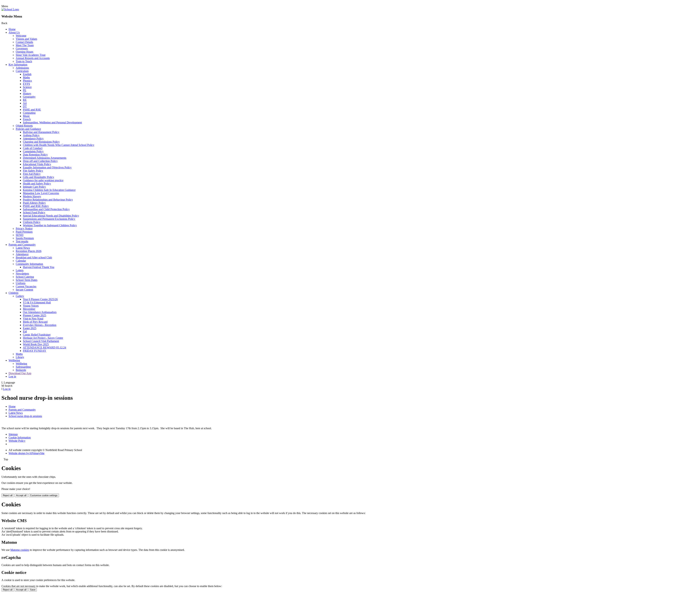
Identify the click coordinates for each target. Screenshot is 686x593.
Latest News (23, 247)
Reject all (8, 495)
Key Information (18, 64)
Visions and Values (26, 38)
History (27, 93)
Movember (29, 308)
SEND (19, 234)
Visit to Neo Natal (33, 318)
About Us (14, 32)
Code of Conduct (32, 148)
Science (27, 87)
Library (20, 357)
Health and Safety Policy (37, 183)
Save (32, 589)
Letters (19, 270)
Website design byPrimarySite (26, 453)
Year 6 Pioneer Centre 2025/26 (40, 299)
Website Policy (17, 440)
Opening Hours (24, 51)
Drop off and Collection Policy (40, 161)
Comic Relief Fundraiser (37, 334)
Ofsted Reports (24, 125)
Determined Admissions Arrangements (44, 157)
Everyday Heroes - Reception (39, 325)
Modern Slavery (32, 196)
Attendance (22, 254)
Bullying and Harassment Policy (41, 132)
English (27, 74)
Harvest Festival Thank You (38, 267)
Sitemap (13, 434)
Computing (29, 112)
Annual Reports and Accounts (33, 58)
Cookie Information (20, 437)
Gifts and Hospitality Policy (38, 177)
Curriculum (22, 71)
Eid (25, 331)
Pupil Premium (24, 231)
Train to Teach (24, 61)
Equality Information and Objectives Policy (47, 167)
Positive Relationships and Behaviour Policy (48, 199)
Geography (29, 96)
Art (25, 103)
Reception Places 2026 (28, 251)
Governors (22, 48)
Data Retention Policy (35, 154)
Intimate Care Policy (34, 186)
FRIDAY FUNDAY (34, 350)
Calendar (21, 260)
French (27, 119)
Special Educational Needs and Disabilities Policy (51, 215)
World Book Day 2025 (36, 344)
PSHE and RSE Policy (36, 206)
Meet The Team (25, 45)
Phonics (27, 80)
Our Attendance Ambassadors (39, 312)
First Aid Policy (32, 173)
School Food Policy (34, 212)
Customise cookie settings (44, 495)
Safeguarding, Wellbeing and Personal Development (52, 122)
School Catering (25, 276)
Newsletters (22, 273)
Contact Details (24, 42)
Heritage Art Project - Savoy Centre (43, 337)
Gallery (20, 296)
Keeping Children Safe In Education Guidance (49, 189)
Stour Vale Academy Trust (30, 54)
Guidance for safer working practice (43, 180)
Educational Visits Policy (37, 164)
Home (12, 29)
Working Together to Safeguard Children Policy (50, 225)
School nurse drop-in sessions (25, 416)
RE (25, 99)
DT (25, 106)
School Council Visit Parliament (41, 341)
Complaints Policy (33, 151)
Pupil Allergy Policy (34, 202)
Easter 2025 (29, 328)
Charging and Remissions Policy (41, 141)
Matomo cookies (19, 549)
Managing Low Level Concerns (41, 193)
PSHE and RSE (32, 109)
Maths (26, 77)
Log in (12, 376)
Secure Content (24, 289)
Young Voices (31, 305)
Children (13, 292)
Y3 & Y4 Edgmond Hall (37, 302)
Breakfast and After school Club (34, 257)
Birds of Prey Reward (35, 321)
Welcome (21, 35)
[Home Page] (10, 9)
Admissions (22, 67)
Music (26, 116)
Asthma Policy (31, 135)
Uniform (20, 283)
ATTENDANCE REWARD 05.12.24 (44, 347)
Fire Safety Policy (33, 170)
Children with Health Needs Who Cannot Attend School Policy (58, 144)
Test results (22, 241)
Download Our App (20, 373)
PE (24, 90)
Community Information (29, 263)
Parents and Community (22, 244)
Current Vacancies (26, 286)
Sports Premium (25, 238)
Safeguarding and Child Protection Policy (46, 209)
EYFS (26, 83)
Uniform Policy (31, 222)
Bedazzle (21, 370)
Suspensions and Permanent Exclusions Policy (49, 218)
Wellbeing (14, 360)
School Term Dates (26, 279)
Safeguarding (23, 366)
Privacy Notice (24, 228)
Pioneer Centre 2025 (34, 315)
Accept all (21, 495)
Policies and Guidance (28, 128)
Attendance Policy (33, 138)
